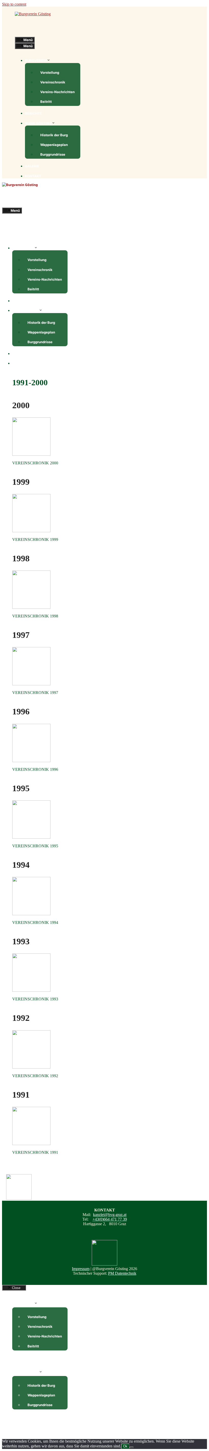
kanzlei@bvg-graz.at (109, 1214)
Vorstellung (49, 72)
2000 (21, 405)
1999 (21, 482)
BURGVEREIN (36, 60)
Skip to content (14, 4)
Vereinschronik (52, 82)
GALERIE (32, 166)
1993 (21, 941)
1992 (21, 1018)
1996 (21, 711)
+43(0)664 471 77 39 (110, 1219)
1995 (21, 788)
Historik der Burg (54, 135)
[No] (131, 1447)
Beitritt (46, 102)
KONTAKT (33, 176)
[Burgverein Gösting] (20, 185)
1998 (21, 558)
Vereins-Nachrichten (57, 92)
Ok (125, 1446)
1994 (21, 865)
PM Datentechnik (122, 1273)
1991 (21, 1094)
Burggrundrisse (52, 154)
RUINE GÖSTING (38, 123)
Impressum (80, 1269)
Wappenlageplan (54, 145)
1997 (21, 635)
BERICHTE (33, 113)
